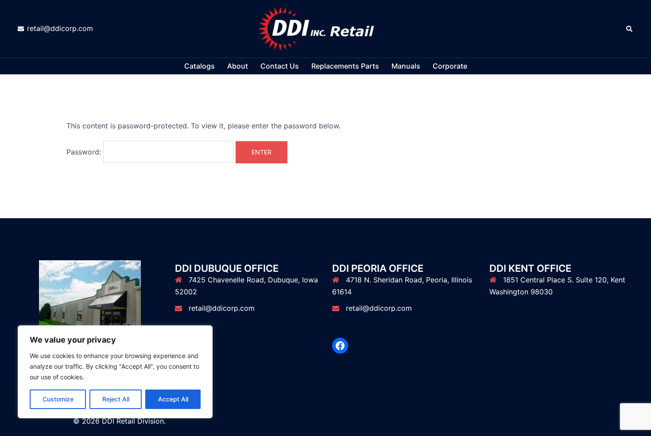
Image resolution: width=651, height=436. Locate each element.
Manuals (405, 66)
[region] (115, 371)
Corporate (450, 66)
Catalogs (199, 66)
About (237, 66)
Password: (84, 151)
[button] (629, 29)
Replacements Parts (345, 66)
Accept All (173, 399)
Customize (58, 399)
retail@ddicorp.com (222, 308)
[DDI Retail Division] (325, 27)
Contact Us (279, 66)
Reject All (115, 399)
